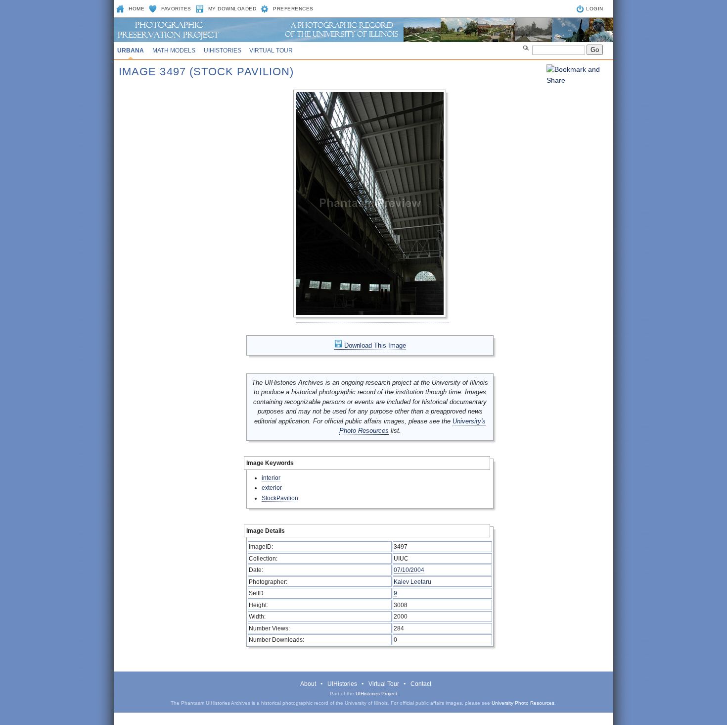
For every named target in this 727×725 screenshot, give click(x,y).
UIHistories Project (376, 693)
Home (136, 8)
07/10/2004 (409, 570)
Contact (420, 684)
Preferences (293, 8)
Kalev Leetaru (412, 581)
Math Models (173, 50)
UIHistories (222, 50)
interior (271, 477)
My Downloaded (232, 8)
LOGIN (594, 8)
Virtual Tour (271, 50)
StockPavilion (280, 498)
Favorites (176, 8)
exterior (272, 487)
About (308, 684)
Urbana (130, 50)
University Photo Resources (523, 703)
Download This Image (374, 345)
